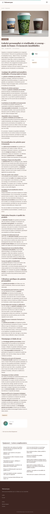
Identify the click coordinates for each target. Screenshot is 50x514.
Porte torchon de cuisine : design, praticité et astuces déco (36, 452)
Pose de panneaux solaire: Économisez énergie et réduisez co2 (13, 457)
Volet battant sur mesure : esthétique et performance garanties (11, 461)
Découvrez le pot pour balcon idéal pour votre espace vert (13, 478)
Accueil (2, 8)
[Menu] (47, 2)
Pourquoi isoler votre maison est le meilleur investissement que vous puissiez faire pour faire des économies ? (12, 448)
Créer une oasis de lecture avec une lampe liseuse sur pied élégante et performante (36, 448)
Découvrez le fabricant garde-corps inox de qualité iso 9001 (12, 469)
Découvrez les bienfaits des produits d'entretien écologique (34, 456)
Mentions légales (5, 504)
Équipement (7, 8)
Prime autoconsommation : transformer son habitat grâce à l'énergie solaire (12, 465)
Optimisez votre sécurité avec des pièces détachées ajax (12, 453)
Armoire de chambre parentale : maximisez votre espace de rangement (12, 474)
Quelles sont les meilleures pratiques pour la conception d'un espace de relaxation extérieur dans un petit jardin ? (37, 461)
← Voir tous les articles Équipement (9, 431)
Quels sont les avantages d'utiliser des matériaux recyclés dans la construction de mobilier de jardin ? (36, 466)
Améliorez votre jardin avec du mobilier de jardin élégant (36, 471)
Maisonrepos (7, 2)
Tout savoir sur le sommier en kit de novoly (36, 474)
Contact (3, 506)
